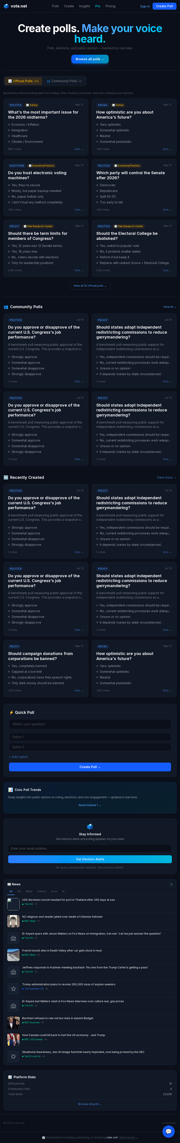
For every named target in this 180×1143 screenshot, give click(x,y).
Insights (84, 6)
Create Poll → (90, 767)
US (19, 891)
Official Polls (23, 81)
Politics (41, 891)
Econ (54, 891)
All (11, 891)
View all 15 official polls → (90, 285)
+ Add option (18, 757)
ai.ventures (169, 1123)
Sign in (145, 6)
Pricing (110, 6)
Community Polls (64, 81)
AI (63, 891)
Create (69, 6)
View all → (169, 306)
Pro (97, 6)
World (29, 891)
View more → (166, 477)
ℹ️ (171, 884)
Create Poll (164, 6)
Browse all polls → (90, 59)
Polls (55, 6)
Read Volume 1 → (90, 805)
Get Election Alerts (90, 859)
